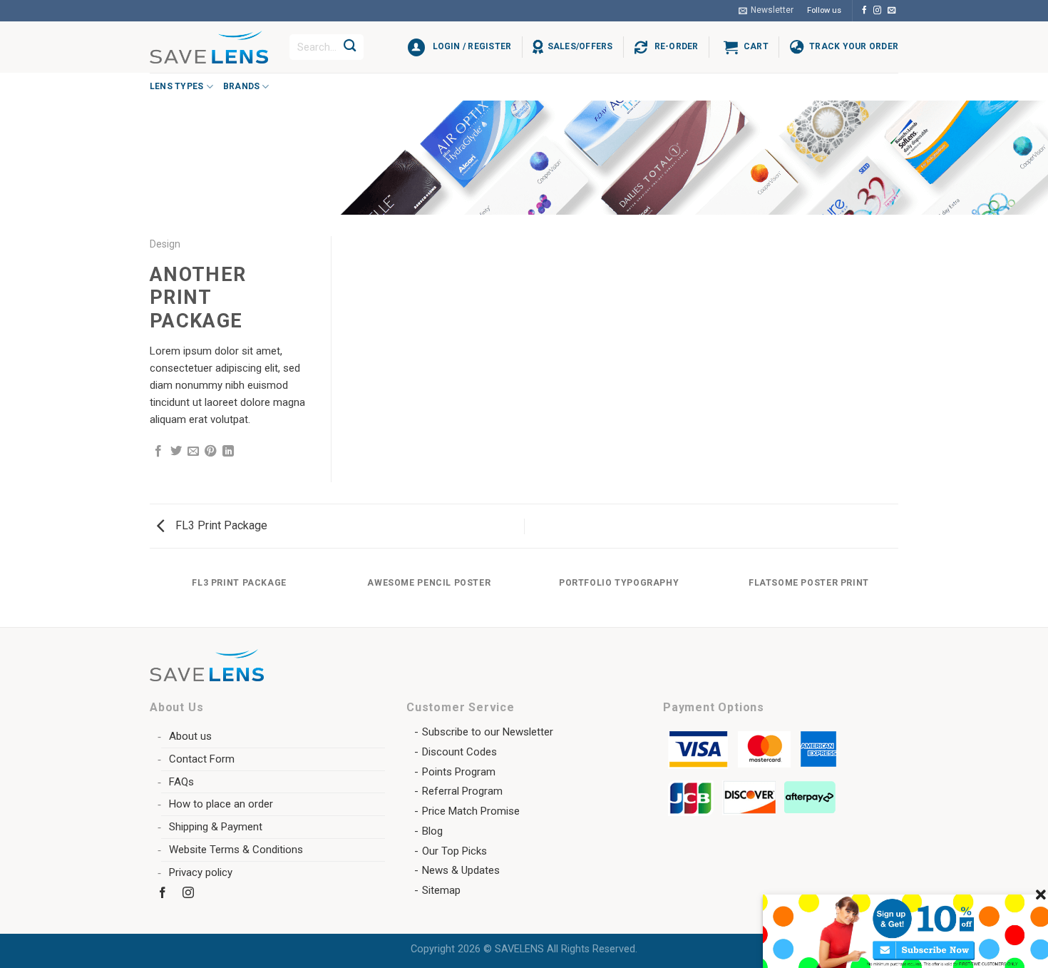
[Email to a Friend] (193, 451)
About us (190, 736)
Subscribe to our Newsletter (487, 731)
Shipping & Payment (215, 826)
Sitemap (441, 890)
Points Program (458, 771)
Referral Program (462, 791)
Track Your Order (853, 46)
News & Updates (461, 870)
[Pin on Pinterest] (210, 451)
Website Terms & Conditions (236, 849)
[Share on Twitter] (176, 451)
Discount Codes (459, 751)
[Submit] (350, 47)
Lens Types (176, 86)
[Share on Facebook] (158, 451)
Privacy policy (200, 872)
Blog (432, 831)
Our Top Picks (454, 851)
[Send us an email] (891, 10)
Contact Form (202, 759)
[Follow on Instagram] (877, 10)
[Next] (896, 597)
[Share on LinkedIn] (228, 451)
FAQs (181, 781)
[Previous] (152, 597)
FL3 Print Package (220, 525)
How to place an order (221, 804)
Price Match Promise (471, 811)
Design (165, 244)
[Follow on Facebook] (864, 10)
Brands (241, 86)
